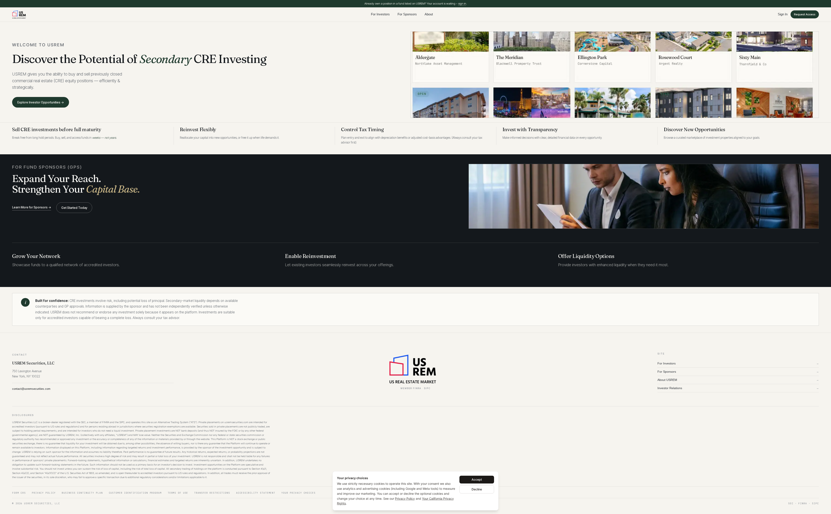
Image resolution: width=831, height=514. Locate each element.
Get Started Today (74, 207)
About (429, 14)
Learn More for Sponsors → (31, 207)
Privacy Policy (405, 498)
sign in (462, 3)
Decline (477, 489)
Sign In (783, 14)
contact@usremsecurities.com (31, 388)
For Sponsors (407, 14)
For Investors (380, 14)
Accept (477, 479)
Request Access (804, 14)
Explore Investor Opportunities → (40, 102)
